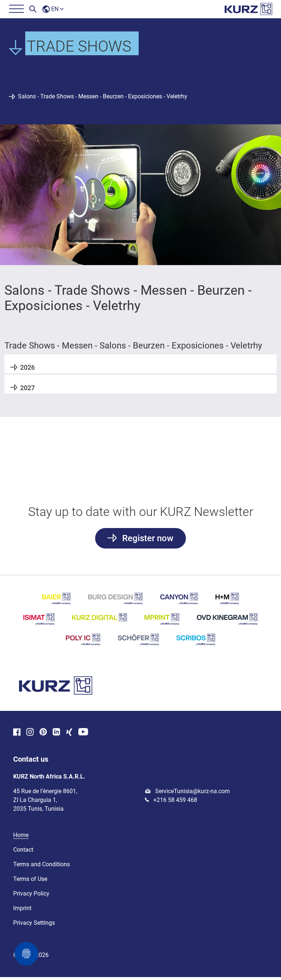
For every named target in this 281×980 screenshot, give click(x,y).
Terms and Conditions (41, 864)
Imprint (22, 908)
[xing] (69, 732)
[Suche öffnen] (33, 9)
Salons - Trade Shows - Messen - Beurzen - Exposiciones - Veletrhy (102, 96)
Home (21, 835)
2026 (27, 367)
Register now (146, 538)
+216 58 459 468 (174, 799)
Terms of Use (30, 878)
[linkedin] (56, 732)
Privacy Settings (34, 922)
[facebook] (16, 732)
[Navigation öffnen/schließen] (16, 9)
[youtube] (83, 732)
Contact (23, 849)
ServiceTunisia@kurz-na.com (192, 791)
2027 (27, 388)
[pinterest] (43, 732)
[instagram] (30, 732)
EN (55, 8)
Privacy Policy (31, 893)
